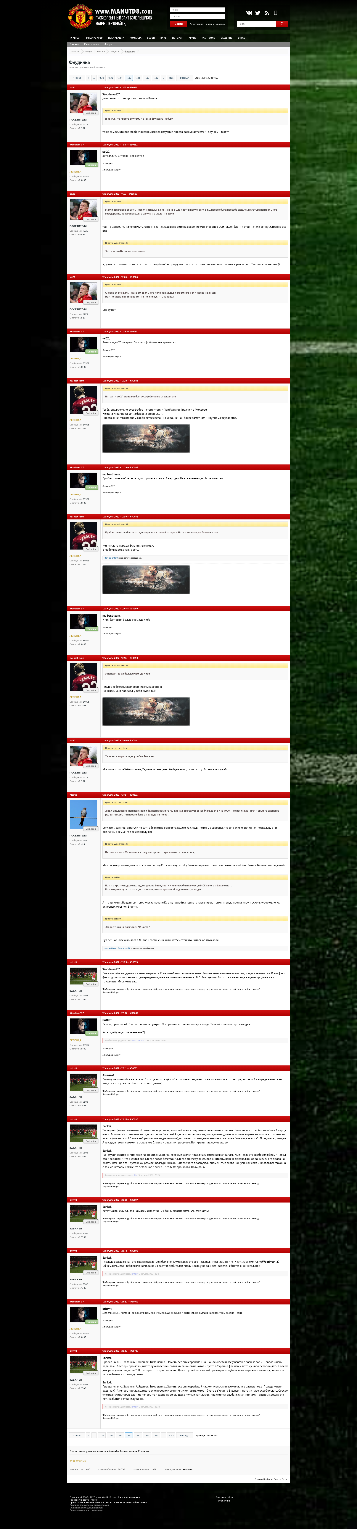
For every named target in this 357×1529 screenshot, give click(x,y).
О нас (241, 37)
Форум (108, 44)
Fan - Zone (208, 37)
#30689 (134, 608)
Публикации (116, 37)
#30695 (133, 1068)
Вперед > (184, 77)
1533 (110, 77)
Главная (75, 37)
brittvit (115, 558)
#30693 (134, 962)
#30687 (134, 467)
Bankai (107, 558)
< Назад (77, 77)
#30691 (134, 740)
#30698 (134, 1250)
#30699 (134, 1301)
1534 (120, 77)
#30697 (134, 1199)
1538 (156, 77)
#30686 (134, 380)
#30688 (134, 516)
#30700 (134, 1350)
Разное (101, 51)
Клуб (163, 37)
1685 (171, 77)
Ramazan (187, 1469)
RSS (267, 13)
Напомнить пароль (215, 23)
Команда (135, 37)
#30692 (134, 794)
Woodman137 (77, 144)
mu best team (77, 380)
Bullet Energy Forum (277, 1479)
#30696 (134, 1119)
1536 (138, 77)
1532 (101, 77)
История (177, 37)
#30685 (133, 331)
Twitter (258, 13)
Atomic (73, 794)
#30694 (134, 1013)
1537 (147, 77)
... (94, 77)
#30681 (133, 87)
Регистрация (196, 23)
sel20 (72, 87)
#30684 (134, 277)
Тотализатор (94, 37)
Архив (192, 37)
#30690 (134, 658)
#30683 (133, 193)
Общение (226, 37)
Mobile (275, 13)
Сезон (151, 37)
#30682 (134, 144)
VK (249, 13)
